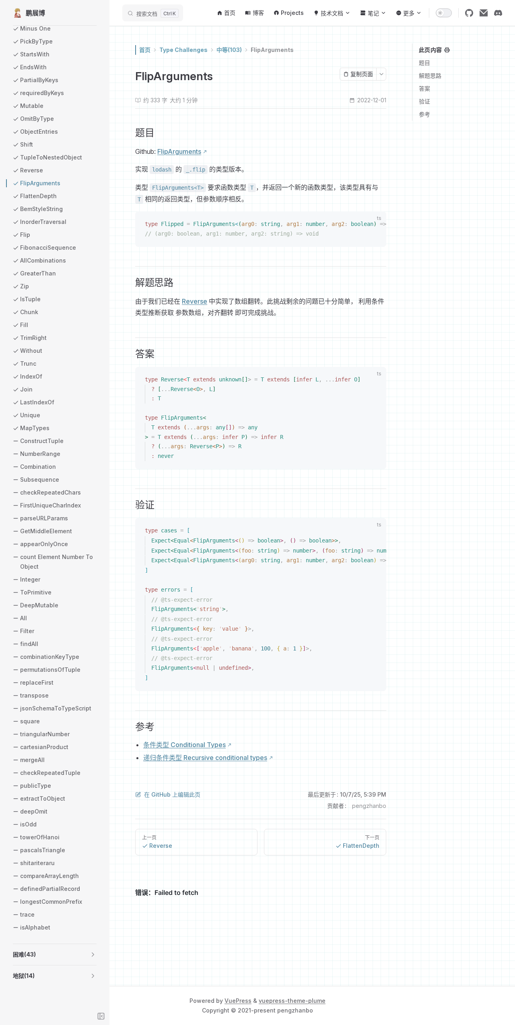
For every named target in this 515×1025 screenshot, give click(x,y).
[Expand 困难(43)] (93, 954)
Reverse (194, 301)
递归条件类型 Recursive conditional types (205, 758)
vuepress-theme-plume (292, 1000)
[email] (483, 13)
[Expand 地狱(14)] (93, 975)
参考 (424, 114)
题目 (424, 62)
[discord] (498, 13)
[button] (55, 954)
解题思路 (430, 75)
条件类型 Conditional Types (184, 745)
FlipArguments (272, 49)
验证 (424, 101)
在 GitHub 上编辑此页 (172, 794)
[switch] (444, 12)
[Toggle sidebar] (101, 1016)
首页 (144, 49)
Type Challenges (183, 49)
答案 (424, 88)
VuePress (238, 1000)
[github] (469, 13)
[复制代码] (375, 225)
